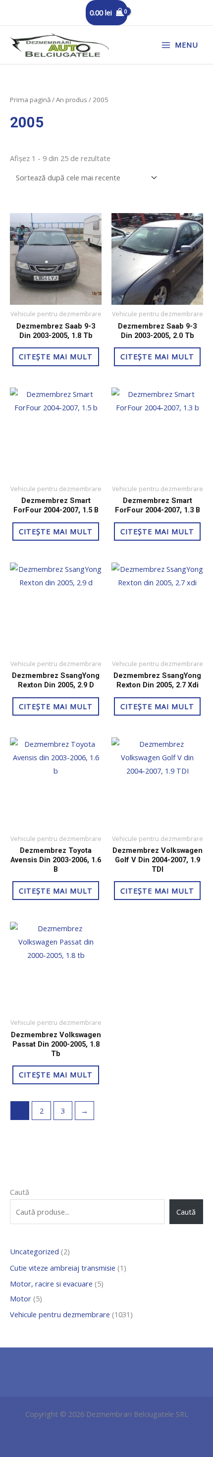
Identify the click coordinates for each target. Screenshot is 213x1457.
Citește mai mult (56, 356)
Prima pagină (30, 99)
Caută (19, 1192)
